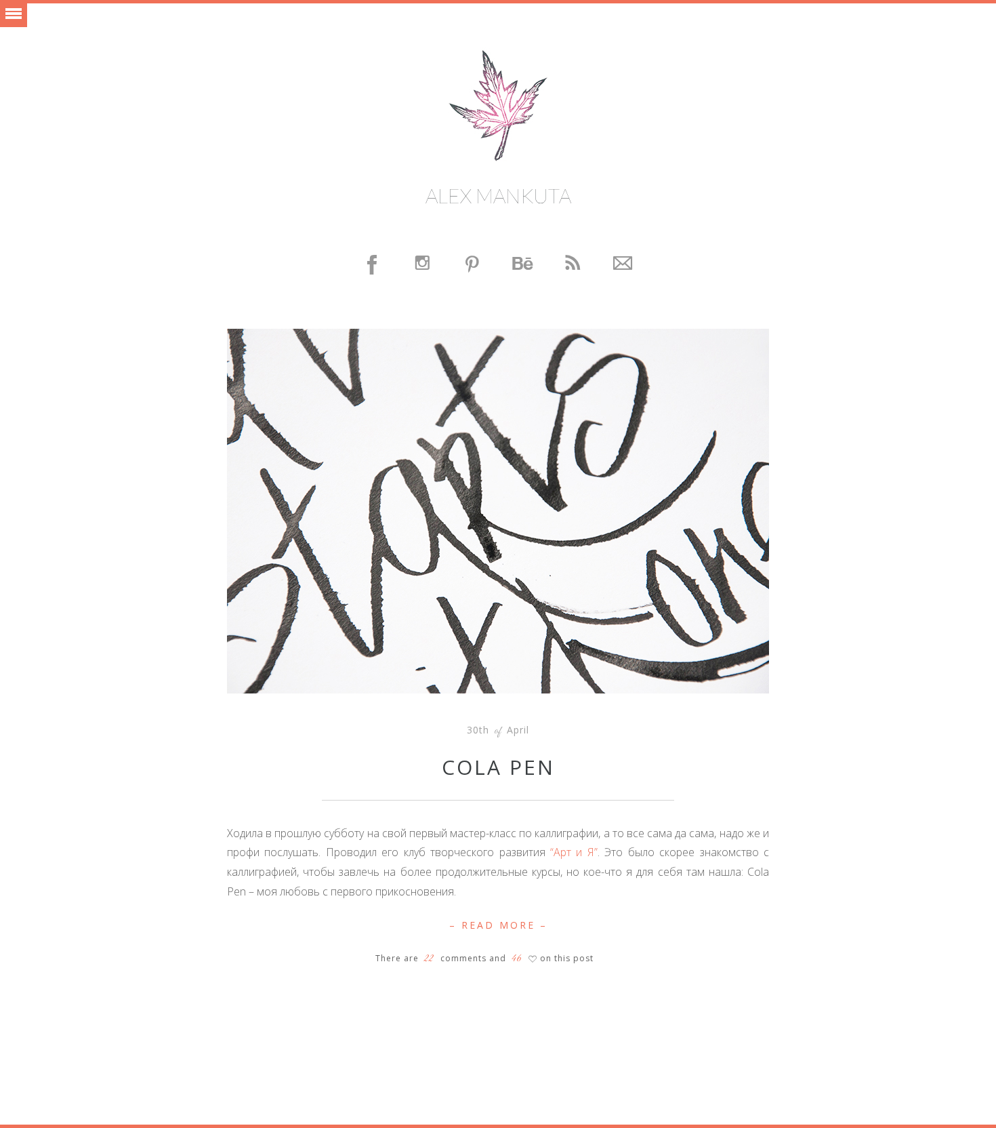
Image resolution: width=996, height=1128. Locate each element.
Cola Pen (498, 767)
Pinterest (472, 265)
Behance (523, 265)
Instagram (422, 265)
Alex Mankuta (498, 195)
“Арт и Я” (574, 852)
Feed (573, 265)
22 (429, 958)
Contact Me (623, 265)
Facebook (372, 265)
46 (517, 958)
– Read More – (498, 925)
